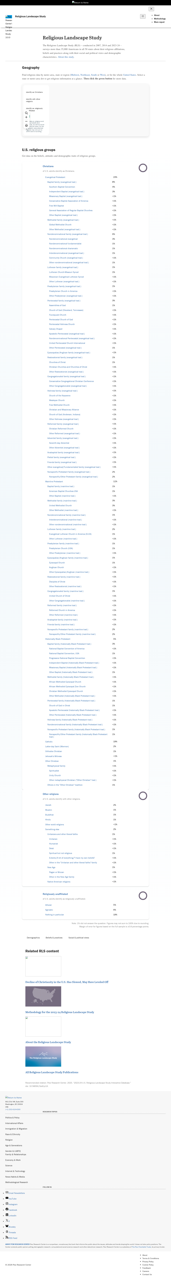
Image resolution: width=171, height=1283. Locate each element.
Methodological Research (16, 1182)
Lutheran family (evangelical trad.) (62, 267)
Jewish (48, 805)
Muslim (48, 810)
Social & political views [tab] (79, 937)
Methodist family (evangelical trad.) (63, 220)
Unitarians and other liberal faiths (62, 834)
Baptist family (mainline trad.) (60, 486)
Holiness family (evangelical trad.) (62, 390)
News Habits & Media (15, 1176)
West (102, 74)
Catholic (49, 741)
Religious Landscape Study (30, 16)
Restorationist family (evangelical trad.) (64, 357)
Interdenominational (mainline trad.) (65, 519)
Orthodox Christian (53, 751)
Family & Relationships (15, 1154)
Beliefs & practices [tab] (54, 937)
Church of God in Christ (59, 705)
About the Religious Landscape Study (48, 1042)
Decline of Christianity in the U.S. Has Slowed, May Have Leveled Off (66, 982)
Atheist (48, 905)
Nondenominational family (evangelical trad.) (67, 234)
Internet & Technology (15, 1171)
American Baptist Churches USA (63, 491)
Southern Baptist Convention (62, 187)
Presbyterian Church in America (63, 291)
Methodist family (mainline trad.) (62, 500)
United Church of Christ (59, 596)
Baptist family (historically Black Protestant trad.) (69, 644)
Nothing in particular (54, 914)
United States (129, 74)
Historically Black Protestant (57, 639)
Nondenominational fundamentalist (65, 243)
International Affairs (14, 1123)
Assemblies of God (57, 305)
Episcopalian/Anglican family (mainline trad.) (67, 558)
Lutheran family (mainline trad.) (61, 529)
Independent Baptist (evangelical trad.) (66, 191)
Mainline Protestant (54, 481)
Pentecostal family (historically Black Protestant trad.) (71, 700)
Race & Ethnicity (12, 1134)
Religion (9, 1139)
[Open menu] (142, 16)
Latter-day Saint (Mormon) (57, 746)
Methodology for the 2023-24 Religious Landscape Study (59, 1012)
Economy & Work (13, 1160)
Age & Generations (13, 1145)
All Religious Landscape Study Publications (51, 1072)
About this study (66, 56)
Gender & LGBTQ (13, 1151)
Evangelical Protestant (55, 177)
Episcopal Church (57, 562)
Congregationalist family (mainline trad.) (65, 591)
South (94, 74)
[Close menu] (151, 9)
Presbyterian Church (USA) (61, 548)
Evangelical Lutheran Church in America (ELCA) (70, 534)
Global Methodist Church (60, 224)
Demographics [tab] (33, 937)
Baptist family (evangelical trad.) (61, 182)
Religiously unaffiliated (55, 894)
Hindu (48, 819)
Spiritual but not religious (60, 853)
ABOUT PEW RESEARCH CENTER (17, 1244)
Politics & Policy (12, 1117)
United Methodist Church (60, 505)
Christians (48, 166)
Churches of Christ (57, 362)
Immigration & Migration (16, 1128)
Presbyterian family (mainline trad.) (63, 543)
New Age (51, 867)
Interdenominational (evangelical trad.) (66, 253)
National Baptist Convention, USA (64, 653)
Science (8, 1165)
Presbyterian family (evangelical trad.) (64, 286)
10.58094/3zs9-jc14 (38, 1086)
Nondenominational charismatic (63, 248)
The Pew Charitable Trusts (141, 1247)
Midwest (75, 74)
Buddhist (49, 814)
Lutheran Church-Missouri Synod (64, 272)
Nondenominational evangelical (63, 239)
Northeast (85, 74)
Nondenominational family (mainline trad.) (66, 515)
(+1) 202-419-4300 (12, 1109)
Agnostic (49, 910)
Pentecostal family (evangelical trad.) (63, 300)
